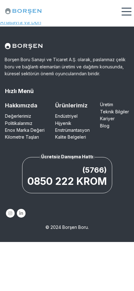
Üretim (106, 104)
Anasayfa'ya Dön (20, 22)
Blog (104, 125)
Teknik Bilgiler (114, 111)
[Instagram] (10, 213)
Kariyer (107, 118)
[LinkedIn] (21, 213)
